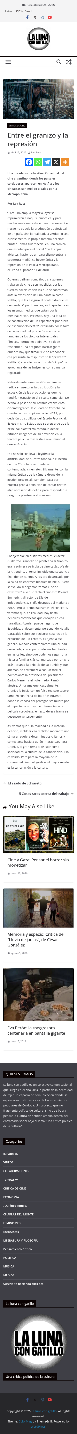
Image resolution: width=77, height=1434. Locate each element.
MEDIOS (8, 1275)
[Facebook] (29, 162)
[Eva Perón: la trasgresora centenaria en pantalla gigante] (38, 971)
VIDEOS (8, 1162)
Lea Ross (36, 152)
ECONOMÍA (11, 1197)
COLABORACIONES (16, 1171)
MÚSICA (8, 1266)
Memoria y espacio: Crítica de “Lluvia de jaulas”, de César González (35, 939)
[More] (65, 162)
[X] (56, 162)
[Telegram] (47, 162)
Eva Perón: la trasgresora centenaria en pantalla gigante (36, 1030)
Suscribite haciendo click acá (23, 1284)
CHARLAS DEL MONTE (18, 1214)
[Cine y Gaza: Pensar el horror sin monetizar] (38, 819)
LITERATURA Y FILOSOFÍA (20, 1240)
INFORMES (10, 1154)
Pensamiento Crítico (17, 1249)
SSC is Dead (23, 11)
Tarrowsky (10, 1179)
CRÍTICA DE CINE (17, 125)
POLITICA (9, 1258)
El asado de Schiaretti (24, 783)
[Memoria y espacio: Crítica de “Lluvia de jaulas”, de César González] (38, 891)
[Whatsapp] (38, 162)
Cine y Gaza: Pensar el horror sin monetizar (38, 862)
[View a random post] (69, 62)
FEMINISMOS (12, 1223)
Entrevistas (11, 1232)
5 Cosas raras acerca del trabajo (44, 793)
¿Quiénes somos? (15, 1206)
